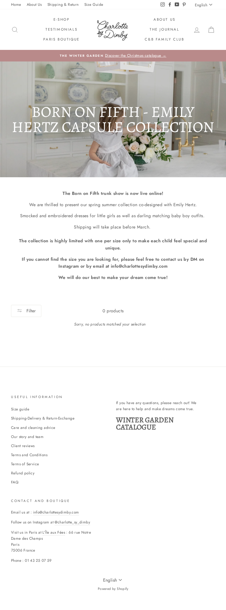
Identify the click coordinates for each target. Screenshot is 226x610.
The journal (164, 29)
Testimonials (61, 29)
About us (165, 19)
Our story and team (27, 436)
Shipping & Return (63, 4)
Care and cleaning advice (33, 427)
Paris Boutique (61, 39)
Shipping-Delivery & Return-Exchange (42, 418)
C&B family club (164, 39)
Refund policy (22, 473)
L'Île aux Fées (53, 532)
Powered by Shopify (113, 588)
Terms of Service (25, 464)
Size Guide (93, 4)
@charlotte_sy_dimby (72, 522)
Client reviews (23, 445)
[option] (113, 56)
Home (16, 4)
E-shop (61, 19)
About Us (34, 4)
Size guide (20, 409)
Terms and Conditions (29, 455)
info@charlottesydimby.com (56, 512)
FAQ (14, 482)
